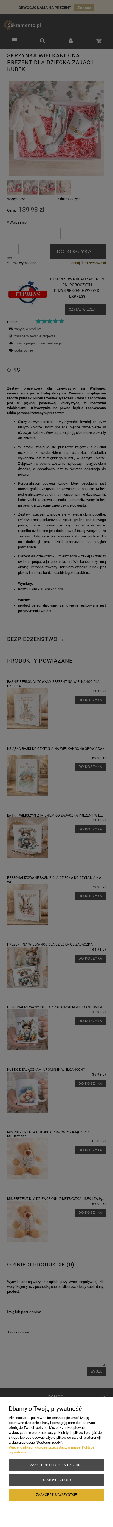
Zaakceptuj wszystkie (56, 1494)
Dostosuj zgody (56, 1480)
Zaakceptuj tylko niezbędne (56, 1465)
